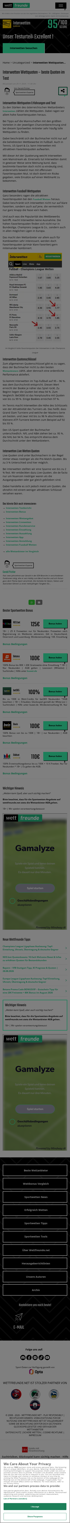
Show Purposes (34, 1516)
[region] (35, 1491)
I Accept (35, 1506)
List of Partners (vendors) (15, 1498)
